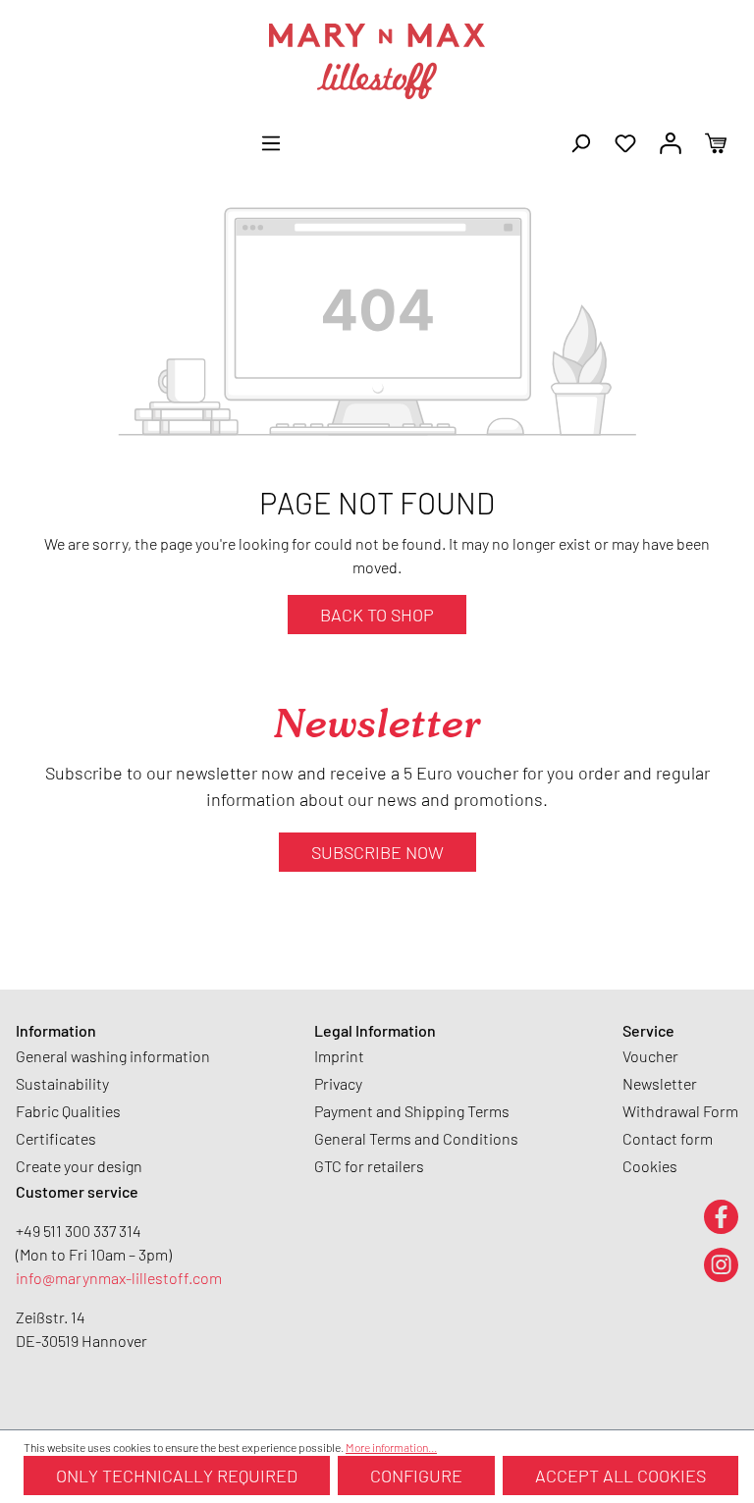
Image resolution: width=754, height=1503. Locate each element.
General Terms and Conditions (416, 1138)
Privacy (338, 1083)
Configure (416, 1475)
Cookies (649, 1165)
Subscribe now (377, 852)
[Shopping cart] (715, 141)
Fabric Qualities (68, 1110)
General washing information (113, 1056)
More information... (391, 1447)
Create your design (79, 1165)
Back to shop (377, 614)
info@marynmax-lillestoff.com (119, 1277)
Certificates (56, 1138)
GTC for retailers (369, 1165)
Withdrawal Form (680, 1110)
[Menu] (271, 141)
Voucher (650, 1056)
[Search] (580, 141)
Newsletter (659, 1083)
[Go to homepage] (377, 61)
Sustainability (62, 1083)
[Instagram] (721, 1264)
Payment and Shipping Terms (412, 1110)
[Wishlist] (625, 141)
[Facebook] (721, 1216)
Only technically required (176, 1475)
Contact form (667, 1138)
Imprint (339, 1056)
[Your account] (670, 141)
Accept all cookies (620, 1475)
